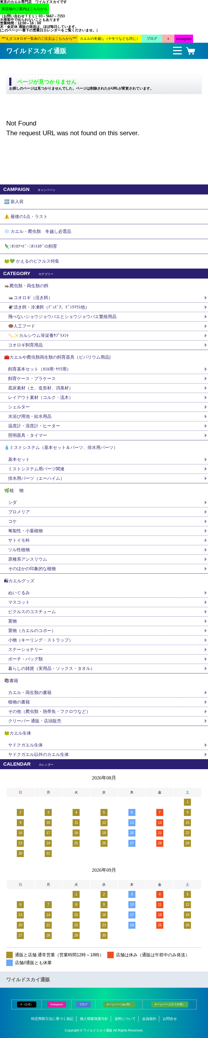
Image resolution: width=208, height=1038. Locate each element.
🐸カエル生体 (17, 733)
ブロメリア (21, 512)
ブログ (83, 1004)
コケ (14, 521)
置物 (12, 621)
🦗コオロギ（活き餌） (30, 297)
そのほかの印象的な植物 (32, 568)
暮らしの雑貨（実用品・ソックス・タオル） (51, 668)
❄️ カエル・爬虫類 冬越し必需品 (37, 231)
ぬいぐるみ (19, 592)
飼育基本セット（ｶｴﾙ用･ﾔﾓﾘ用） (39, 369)
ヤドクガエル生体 (25, 745)
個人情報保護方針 (94, 1019)
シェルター (21, 407)
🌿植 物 (14, 490)
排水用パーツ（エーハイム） (36, 478)
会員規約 (149, 1019)
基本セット (21, 459)
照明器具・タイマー (27, 435)
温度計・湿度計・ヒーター (34, 426)
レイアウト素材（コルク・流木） (40, 397)
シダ (14, 502)
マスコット (19, 602)
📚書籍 (11, 680)
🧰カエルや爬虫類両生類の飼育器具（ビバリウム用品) (57, 357)
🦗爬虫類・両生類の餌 (26, 285)
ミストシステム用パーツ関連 (38, 469)
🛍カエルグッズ (19, 580)
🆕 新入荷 (14, 201)
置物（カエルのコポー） (32, 630)
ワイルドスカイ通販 (36, 50)
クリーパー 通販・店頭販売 (34, 721)
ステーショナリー (25, 649)
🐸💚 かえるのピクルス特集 (31, 261)
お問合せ (170, 1019)
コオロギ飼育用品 (25, 345)
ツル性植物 (19, 549)
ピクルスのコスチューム (32, 611)
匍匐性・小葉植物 (25, 530)
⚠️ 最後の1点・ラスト (26, 216)
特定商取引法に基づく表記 (52, 1019)
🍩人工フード (21, 326)
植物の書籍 (21, 702)
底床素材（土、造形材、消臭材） (40, 388)
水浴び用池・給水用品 (32, 416)
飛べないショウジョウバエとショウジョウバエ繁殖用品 (62, 316)
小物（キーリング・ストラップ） (40, 640)
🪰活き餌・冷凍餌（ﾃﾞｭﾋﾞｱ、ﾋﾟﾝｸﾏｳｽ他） (48, 307)
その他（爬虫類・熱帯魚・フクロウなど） (49, 711)
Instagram (56, 1004)
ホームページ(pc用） (119, 1004)
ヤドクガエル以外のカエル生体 (38, 754)
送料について (125, 1019)
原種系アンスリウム (27, 559)
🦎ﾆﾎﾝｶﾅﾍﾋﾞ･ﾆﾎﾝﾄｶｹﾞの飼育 (30, 246)
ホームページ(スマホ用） (169, 1004)
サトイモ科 (19, 540)
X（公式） (26, 1004)
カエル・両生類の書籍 (29, 692)
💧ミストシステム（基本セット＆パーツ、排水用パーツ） (61, 447)
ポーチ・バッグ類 (25, 659)
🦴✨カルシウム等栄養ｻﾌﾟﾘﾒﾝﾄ (38, 335)
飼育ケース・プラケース (32, 378)
